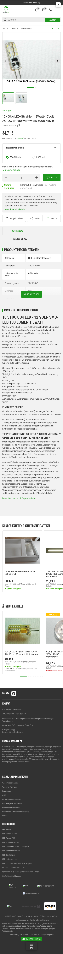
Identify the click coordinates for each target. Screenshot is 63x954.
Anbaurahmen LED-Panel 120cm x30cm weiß (20, 572)
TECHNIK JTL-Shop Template (41, 934)
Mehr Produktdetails (15, 209)
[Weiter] (57, 61)
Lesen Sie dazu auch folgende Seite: (19, 498)
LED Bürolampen (8, 855)
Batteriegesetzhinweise (12, 803)
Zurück (5, 28)
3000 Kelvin (15, 157)
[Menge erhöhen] (37, 178)
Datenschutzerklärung (11, 799)
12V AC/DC (33, 283)
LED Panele (6, 829)
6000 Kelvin (41, 157)
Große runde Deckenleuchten (14, 867)
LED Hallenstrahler (9, 859)
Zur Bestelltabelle (11, 169)
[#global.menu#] (57, 10)
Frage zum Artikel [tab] (19, 238)
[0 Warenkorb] (50, 10)
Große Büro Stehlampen (11, 876)
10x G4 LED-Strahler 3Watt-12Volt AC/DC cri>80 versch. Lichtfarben (21, 653)
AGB (4, 795)
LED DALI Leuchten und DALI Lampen (17, 863)
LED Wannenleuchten (11, 850)
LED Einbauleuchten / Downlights (15, 846)
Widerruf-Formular (9, 787)
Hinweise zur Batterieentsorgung (15, 811)
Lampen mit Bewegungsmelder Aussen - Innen (20, 872)
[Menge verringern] (6, 178)
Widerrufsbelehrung (10, 783)
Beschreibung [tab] (17, 230)
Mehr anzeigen (32, 294)
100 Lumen (33, 298)
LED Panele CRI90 (9, 833)
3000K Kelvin (34, 265)
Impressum (6, 791)
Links (4, 815)
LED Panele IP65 (8, 838)
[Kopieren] (18, 125)
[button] (31, 148)
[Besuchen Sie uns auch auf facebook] (13, 693)
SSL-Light (7, 110)
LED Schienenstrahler (11, 842)
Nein (30, 290)
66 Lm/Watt (33, 273)
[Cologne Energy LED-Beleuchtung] (6, 9)
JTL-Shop (24, 934)
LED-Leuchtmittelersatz (22, 28)
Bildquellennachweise (11, 807)
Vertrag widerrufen (31, 939)
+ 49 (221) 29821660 (12, 709)
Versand (20, 138)
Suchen (52, 19)
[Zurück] (5, 61)
